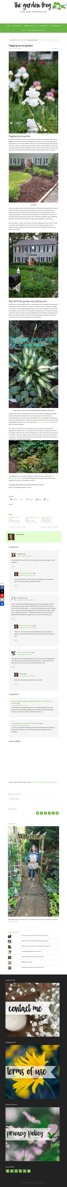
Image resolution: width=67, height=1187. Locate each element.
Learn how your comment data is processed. (44, 782)
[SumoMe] (2, 604)
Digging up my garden (27, 962)
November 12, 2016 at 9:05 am (26, 600)
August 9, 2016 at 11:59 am (25, 556)
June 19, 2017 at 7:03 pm (24, 654)
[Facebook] (2, 587)
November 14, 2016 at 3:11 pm (28, 627)
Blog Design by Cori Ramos (38, 1182)
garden (50, 527)
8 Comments (55, 48)
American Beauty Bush (42, 422)
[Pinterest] (2, 596)
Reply (13, 566)
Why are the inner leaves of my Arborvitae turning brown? (36, 946)
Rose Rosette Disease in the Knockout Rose (33, 967)
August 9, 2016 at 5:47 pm (27, 575)
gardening (55, 527)
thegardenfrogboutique (26, 573)
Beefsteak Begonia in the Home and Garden (33, 956)
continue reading (13, 921)
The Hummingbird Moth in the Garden (31, 951)
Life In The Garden (21, 527)
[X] (2, 591)
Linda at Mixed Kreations (24, 652)
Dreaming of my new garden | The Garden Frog (26, 723)
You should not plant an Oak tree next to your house (35, 935)
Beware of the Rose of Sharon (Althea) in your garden (35, 940)
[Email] (2, 600)
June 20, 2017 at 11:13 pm (27, 676)
